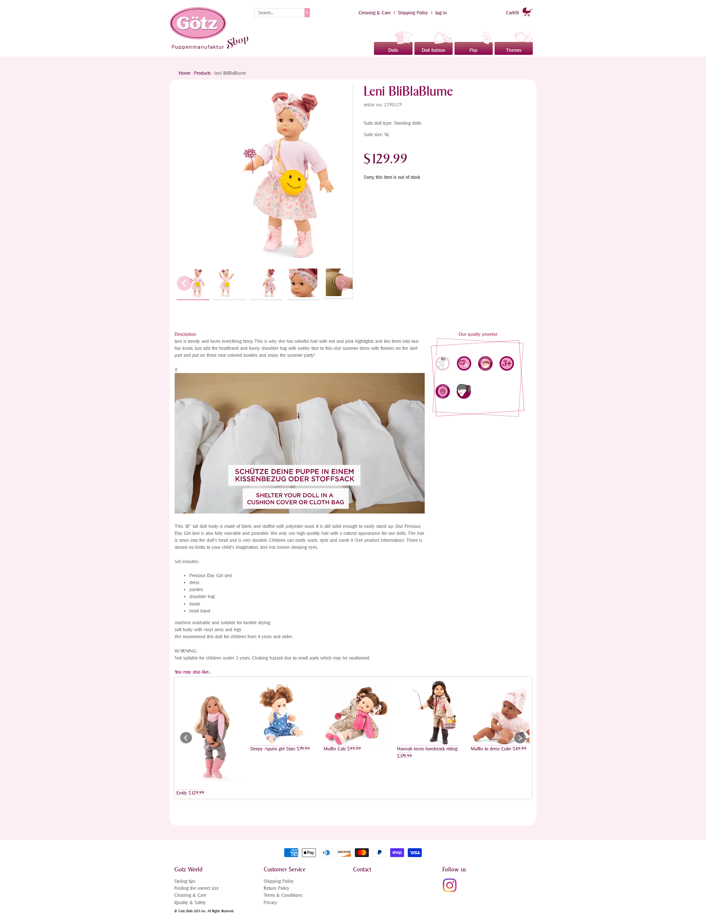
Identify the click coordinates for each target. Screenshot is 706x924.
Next (520, 738)
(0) (513, 12)
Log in (441, 12)
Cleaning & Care (375, 12)
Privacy (270, 902)
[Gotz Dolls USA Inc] (210, 28)
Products (202, 73)
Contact (362, 869)
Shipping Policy (413, 12)
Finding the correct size (196, 888)
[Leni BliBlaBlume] (193, 283)
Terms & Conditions (283, 895)
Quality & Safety (190, 902)
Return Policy (276, 888)
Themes (513, 50)
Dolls (393, 50)
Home (184, 73)
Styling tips (184, 881)
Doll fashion (433, 50)
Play (474, 50)
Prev (186, 738)
